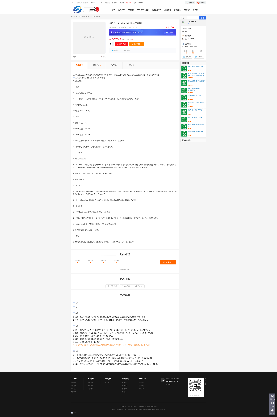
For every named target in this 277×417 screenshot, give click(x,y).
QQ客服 (141, 389)
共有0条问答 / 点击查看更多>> (132, 286)
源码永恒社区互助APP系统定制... (196, 103)
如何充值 (124, 383)
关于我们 (107, 3)
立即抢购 (170, 32)
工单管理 (99, 3)
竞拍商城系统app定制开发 (195, 95)
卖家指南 (91, 379)
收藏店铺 (199, 57)
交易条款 (124, 389)
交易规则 (130, 65)
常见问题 (125, 379)
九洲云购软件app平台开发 (195, 117)
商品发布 (202, 3)
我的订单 (85, 3)
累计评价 (97, 65)
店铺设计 (167, 10)
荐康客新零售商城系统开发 (195, 132)
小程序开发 (87, 16)
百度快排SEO (156, 10)
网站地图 (154, 406)
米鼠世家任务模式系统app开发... (196, 125)
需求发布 (191, 3)
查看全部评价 (125, 269)
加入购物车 (138, 44)
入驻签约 (90, 389)
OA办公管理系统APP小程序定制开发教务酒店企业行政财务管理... (196, 75)
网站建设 (131, 10)
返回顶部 (272, 413)
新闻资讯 (177, 10)
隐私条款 (141, 406)
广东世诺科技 (192, 21)
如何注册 (73, 383)
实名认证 (107, 383)
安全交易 (108, 379)
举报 (74, 57)
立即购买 (122, 44)
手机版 (195, 10)
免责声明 (147, 406)
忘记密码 (124, 392)
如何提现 (124, 386)
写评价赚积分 (167, 262)
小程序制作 (96, 16)
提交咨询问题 (112, 286)
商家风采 (187, 10)
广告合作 (129, 406)
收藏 (104, 57)
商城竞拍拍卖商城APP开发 (195, 66)
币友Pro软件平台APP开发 (195, 110)
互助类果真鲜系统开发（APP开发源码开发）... (196, 89)
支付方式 (73, 392)
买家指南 (74, 379)
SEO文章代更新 (143, 10)
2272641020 (189, 39)
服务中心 (142, 379)
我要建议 (141, 386)
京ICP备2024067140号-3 (119, 409)
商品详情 (79, 65)
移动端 (122, 3)
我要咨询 (141, 383)
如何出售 (90, 383)
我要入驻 (128, 3)
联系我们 (135, 406)
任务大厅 (121, 10)
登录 (72, 3)
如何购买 (73, 386)
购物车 (93, 3)
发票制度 (90, 386)
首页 (113, 10)
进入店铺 (188, 57)
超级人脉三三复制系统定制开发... (196, 82)
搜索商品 (73, 389)
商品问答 (114, 65)
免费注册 (79, 3)
